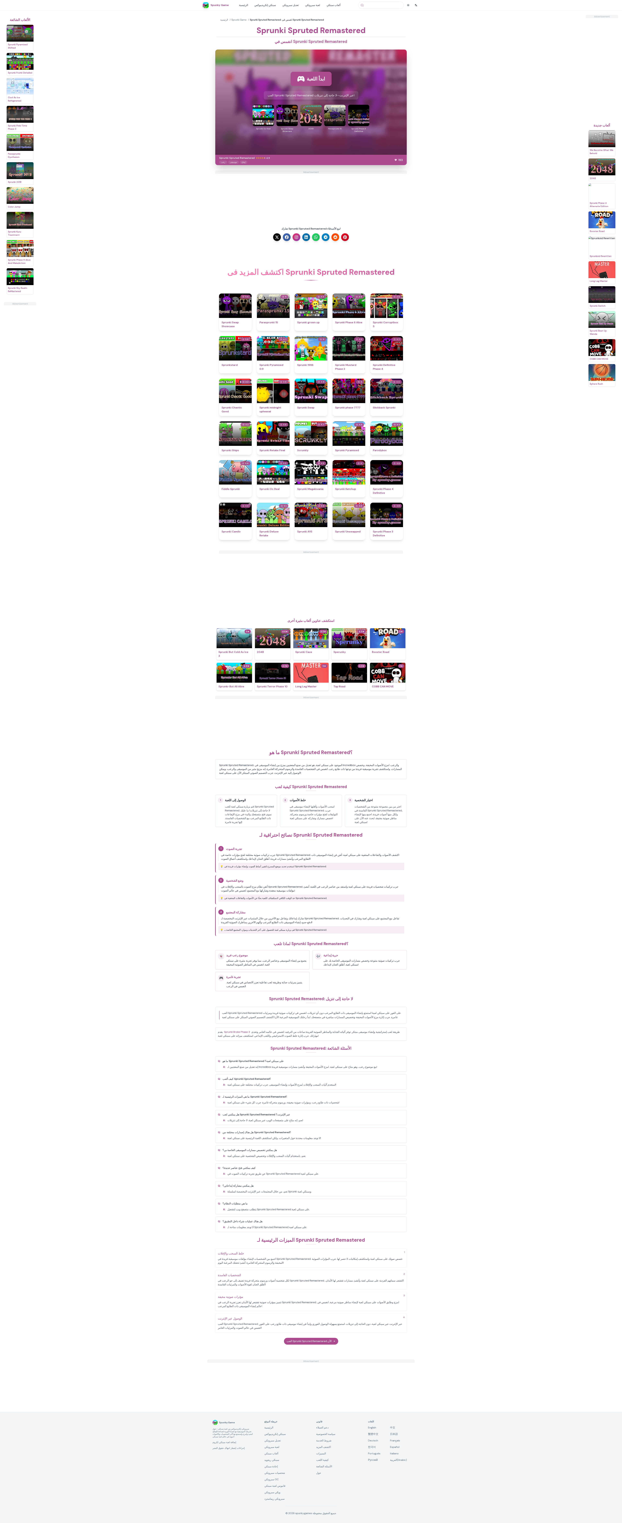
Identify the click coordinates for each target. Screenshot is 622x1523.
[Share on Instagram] (296, 237)
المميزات (321, 1453)
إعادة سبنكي (271, 1466)
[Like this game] (395, 160)
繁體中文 (373, 1434)
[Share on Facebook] (287, 237)
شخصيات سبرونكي (274, 1473)
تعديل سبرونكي (290, 5)
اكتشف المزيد (323, 1447)
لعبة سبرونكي (312, 5)
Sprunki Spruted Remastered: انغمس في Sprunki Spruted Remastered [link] (287, 19)
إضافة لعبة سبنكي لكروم (224, 1442)
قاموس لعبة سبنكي (274, 1486)
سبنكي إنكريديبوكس (265, 5)
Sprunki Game (239, 19)
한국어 (372, 1447)
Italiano (394, 1453)
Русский (373, 1460)
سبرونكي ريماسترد (274, 1498)
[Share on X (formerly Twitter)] (277, 237)
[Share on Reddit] (335, 237)
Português (374, 1453)
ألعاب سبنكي (333, 5)
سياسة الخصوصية (325, 1434)
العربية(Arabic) (398, 1460)
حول (318, 1473)
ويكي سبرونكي (272, 1492)
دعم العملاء (322, 1427)
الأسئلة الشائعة (324, 1466)
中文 (392, 1427)
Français (395, 1440)
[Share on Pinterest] (345, 237)
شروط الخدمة (323, 1440)
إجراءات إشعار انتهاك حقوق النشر (229, 1448)
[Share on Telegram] (325, 237)
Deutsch (373, 1440)
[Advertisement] (20, 353)
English (372, 1427)
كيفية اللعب (322, 1460)
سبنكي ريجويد (271, 1460)
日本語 (394, 1434)
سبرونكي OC (271, 1479)
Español (394, 1447)
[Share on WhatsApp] (316, 237)
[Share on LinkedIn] (306, 237)
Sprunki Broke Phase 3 (237, 1032)
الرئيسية (243, 5)
